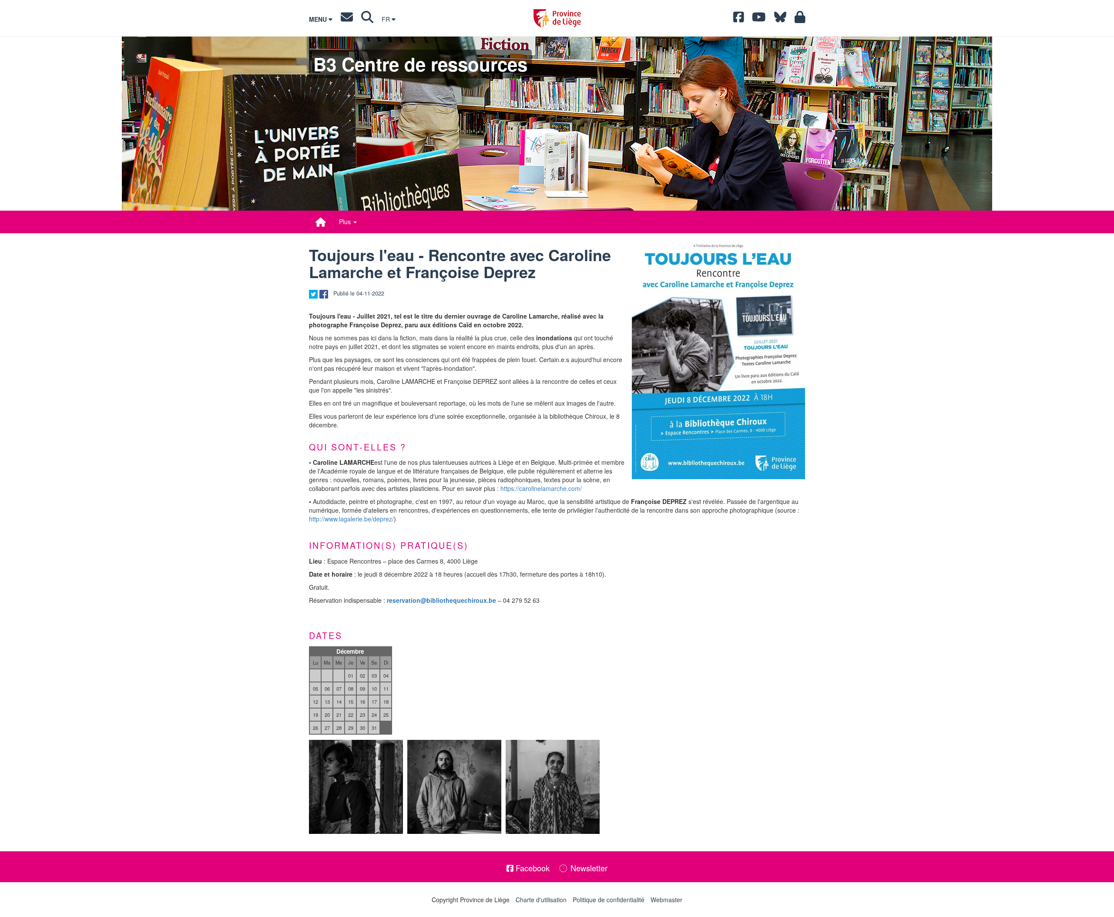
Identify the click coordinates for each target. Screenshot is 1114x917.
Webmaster (666, 899)
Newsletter (587, 867)
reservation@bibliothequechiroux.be (441, 600)
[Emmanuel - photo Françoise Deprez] (454, 787)
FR (387, 19)
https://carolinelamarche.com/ (541, 488)
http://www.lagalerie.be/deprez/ (351, 518)
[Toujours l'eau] (718, 358)
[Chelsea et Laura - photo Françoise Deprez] (356, 787)
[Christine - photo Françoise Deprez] (553, 787)
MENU (319, 19)
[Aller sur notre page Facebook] (738, 19)
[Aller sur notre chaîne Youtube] (759, 19)
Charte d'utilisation (541, 899)
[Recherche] (367, 19)
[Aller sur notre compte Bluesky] (780, 19)
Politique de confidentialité (608, 899)
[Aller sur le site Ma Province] (800, 19)
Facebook (531, 867)
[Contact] (347, 19)
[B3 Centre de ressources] (320, 222)
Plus (345, 221)
